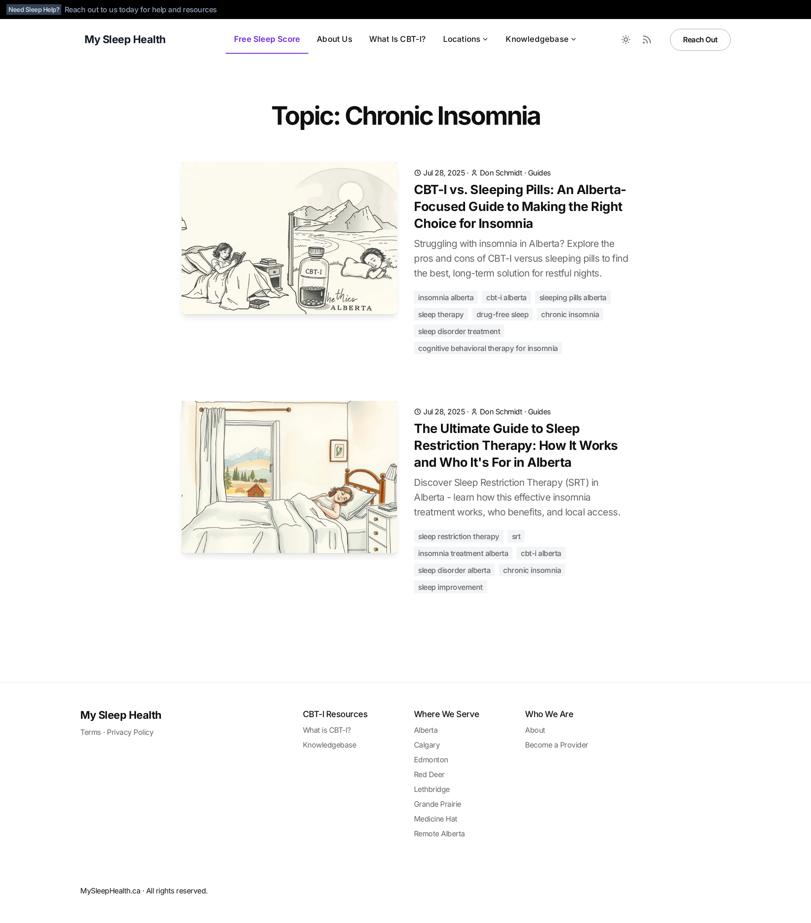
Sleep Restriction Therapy (458, 536)
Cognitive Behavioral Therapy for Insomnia (488, 348)
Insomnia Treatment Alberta (463, 553)
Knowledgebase (537, 39)
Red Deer (429, 774)
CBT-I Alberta (506, 297)
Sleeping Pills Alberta (573, 297)
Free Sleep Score (267, 39)
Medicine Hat (435, 818)
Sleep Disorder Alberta (454, 570)
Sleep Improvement (450, 587)
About (535, 730)
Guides (539, 172)
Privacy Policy (130, 732)
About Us (334, 39)
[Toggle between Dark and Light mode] (625, 39)
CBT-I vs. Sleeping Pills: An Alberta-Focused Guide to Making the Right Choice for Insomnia (520, 206)
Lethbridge (432, 789)
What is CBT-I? (327, 730)
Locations (462, 39)
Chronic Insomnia (570, 314)
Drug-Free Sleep (502, 314)
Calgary (427, 744)
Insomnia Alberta (446, 297)
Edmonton (431, 759)
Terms (90, 732)
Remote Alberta (439, 833)
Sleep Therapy (441, 314)
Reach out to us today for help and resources (141, 9)
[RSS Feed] (646, 39)
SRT (516, 536)
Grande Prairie (437, 804)
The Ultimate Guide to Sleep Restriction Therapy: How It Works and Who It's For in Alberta (516, 445)
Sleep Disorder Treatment (459, 331)
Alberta (426, 730)
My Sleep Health (121, 715)
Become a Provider (556, 744)
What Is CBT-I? (397, 39)
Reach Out (700, 39)
